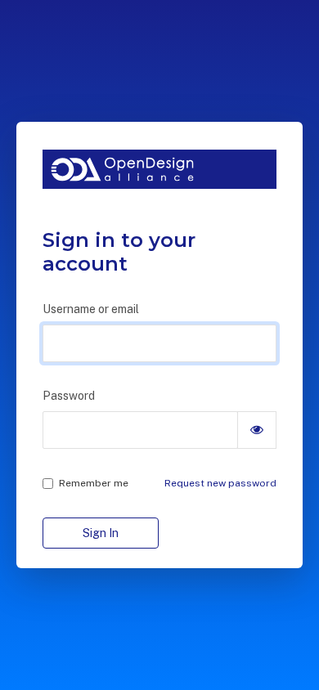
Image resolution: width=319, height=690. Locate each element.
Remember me (93, 483)
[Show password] (256, 430)
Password (69, 395)
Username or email (91, 309)
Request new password (220, 483)
